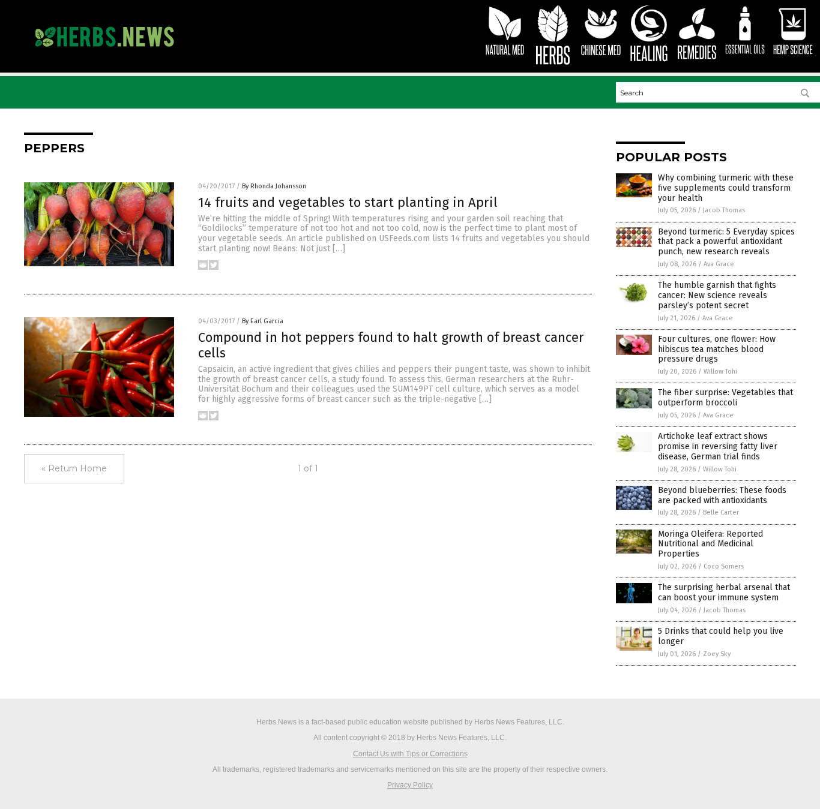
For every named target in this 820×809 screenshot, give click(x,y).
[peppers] (104, 52)
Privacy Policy (410, 785)
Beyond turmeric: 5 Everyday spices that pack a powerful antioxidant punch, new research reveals (726, 242)
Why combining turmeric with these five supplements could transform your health (726, 188)
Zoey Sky (717, 654)
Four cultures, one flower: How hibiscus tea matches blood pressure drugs (717, 349)
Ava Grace (719, 264)
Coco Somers (724, 566)
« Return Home (74, 468)
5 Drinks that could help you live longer (720, 636)
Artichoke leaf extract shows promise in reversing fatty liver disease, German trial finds (717, 446)
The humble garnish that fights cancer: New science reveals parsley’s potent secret (717, 295)
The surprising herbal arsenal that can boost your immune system (724, 592)
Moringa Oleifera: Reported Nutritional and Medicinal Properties (710, 544)
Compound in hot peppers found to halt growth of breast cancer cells (391, 345)
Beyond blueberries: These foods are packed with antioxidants (722, 495)
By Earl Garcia (262, 321)
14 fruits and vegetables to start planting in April (348, 202)
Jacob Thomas (724, 210)
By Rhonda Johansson (274, 186)
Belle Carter (721, 512)
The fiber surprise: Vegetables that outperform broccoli (725, 397)
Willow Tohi (720, 371)
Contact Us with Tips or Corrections (410, 754)
